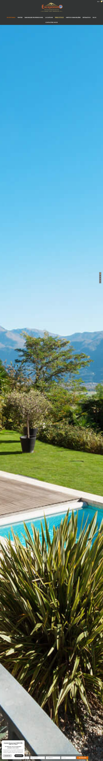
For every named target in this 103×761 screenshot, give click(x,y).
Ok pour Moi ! (19, 755)
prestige (59, 17)
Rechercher (82, 757)
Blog (94, 17)
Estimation (87, 17)
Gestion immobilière (73, 17)
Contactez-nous (51, 22)
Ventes (20, 17)
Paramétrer (7, 755)
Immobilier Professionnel (34, 17)
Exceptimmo (11, 17)
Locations (49, 17)
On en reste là (18, 742)
